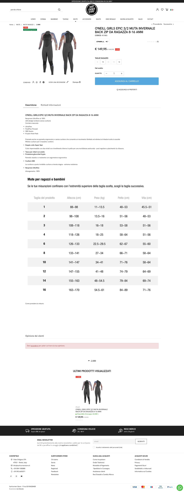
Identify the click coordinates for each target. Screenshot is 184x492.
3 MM (93, 360)
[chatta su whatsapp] (180, 488)
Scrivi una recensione (57, 82)
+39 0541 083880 (19, 468)
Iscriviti (141, 441)
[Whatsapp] (36, 82)
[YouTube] (22, 476)
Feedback (54, 471)
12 (108, 62)
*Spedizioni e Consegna (101, 468)
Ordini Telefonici (98, 462)
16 (119, 62)
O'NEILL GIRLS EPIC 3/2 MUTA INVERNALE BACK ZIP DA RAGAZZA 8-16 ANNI (92, 410)
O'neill (78, 407)
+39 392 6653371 (19, 471)
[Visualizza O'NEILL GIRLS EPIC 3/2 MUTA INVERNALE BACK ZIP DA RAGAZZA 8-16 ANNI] (103, 381)
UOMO (33, 19)
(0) (157, 41)
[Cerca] (59, 9)
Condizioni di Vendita (142, 459)
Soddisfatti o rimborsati (143, 468)
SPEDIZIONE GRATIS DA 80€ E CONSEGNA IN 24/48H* (92, 1)
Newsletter (55, 474)
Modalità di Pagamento (101, 465)
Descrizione (31, 105)
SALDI (140, 19)
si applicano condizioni (68, 445)
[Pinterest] (43, 82)
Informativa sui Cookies (143, 471)
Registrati (54, 468)
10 (103, 62)
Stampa (76, 82)
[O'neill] (102, 41)
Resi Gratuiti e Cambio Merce (103, 474)
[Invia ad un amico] (33, 82)
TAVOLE (65, 19)
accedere (34, 346)
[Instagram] (16, 476)
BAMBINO (54, 19)
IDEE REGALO (111, 19)
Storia (53, 462)
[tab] (31, 105)
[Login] (157, 9)
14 (114, 62)
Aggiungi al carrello (127, 81)
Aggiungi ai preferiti (127, 89)
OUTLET (150, 19)
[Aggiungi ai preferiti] (103, 386)
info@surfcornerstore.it (21, 465)
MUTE (75, 19)
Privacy (137, 462)
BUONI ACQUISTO (126, 19)
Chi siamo (54, 459)
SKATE (98, 19)
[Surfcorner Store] (92, 9)
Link (120, 447)
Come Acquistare (99, 459)
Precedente (157, 24)
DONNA (43, 19)
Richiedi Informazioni (51, 105)
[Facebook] (40, 82)
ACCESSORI (87, 19)
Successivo (168, 24)
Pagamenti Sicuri (140, 465)
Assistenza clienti (99, 471)
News (53, 465)
